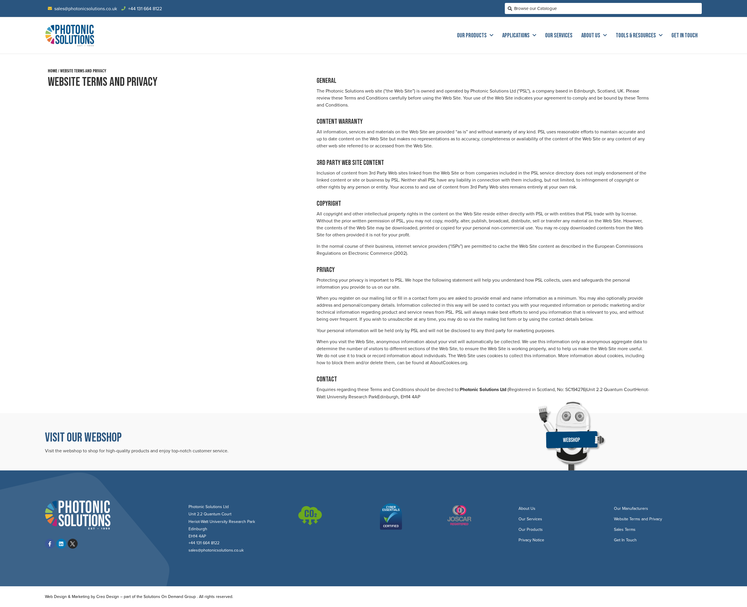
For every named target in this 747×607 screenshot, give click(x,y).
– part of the (131, 596)
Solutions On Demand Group (170, 596)
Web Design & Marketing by (70, 596)
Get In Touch (684, 35)
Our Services (559, 35)
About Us (590, 35)
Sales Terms (625, 529)
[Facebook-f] (50, 544)
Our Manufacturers (631, 508)
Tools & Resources (636, 35)
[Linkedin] (61, 544)
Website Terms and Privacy (638, 519)
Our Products (472, 35)
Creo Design (107, 596)
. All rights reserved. (215, 596)
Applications (516, 35)
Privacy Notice (531, 540)
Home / (53, 70)
